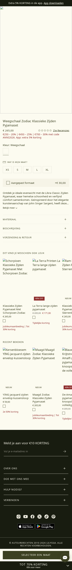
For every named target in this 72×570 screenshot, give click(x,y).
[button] (36, 219)
